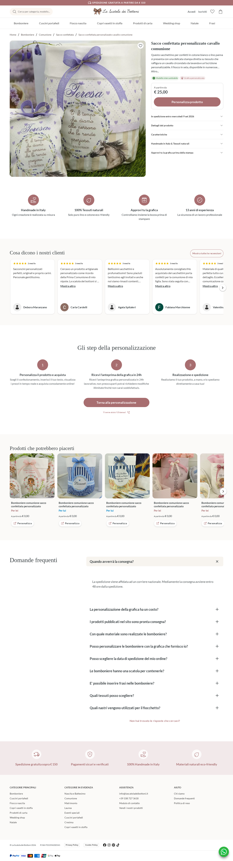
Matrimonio (70, 803)
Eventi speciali (72, 812)
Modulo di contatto (129, 803)
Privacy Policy (72, 845)
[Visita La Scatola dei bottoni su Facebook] (104, 845)
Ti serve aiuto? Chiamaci (114, 412)
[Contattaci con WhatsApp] (224, 852)
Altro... (155, 71)
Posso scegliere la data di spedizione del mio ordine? (128, 659)
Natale (195, 23)
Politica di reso (182, 803)
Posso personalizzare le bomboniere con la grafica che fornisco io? (139, 646)
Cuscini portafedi (49, 23)
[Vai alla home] (116, 12)
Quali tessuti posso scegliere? (112, 695)
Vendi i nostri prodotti (131, 807)
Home (13, 34)
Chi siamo (179, 793)
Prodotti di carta (142, 23)
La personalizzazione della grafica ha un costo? (124, 609)
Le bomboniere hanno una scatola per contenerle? (127, 671)
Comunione (45, 34)
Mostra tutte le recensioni (206, 253)
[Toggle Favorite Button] (141, 46)
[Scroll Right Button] (222, 287)
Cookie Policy (91, 845)
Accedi (191, 11)
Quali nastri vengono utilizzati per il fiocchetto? (125, 708)
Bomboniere (21, 23)
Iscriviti (202, 11)
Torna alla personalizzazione (116, 402)
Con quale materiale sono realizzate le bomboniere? (128, 634)
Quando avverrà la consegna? (112, 561)
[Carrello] (220, 11)
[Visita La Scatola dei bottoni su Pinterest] (113, 845)
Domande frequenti (184, 798)
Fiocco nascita (78, 23)
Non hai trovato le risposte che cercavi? (155, 720)
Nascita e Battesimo (74, 793)
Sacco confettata (65, 34)
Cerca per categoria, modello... (34, 11)
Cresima (68, 822)
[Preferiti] (212, 11)
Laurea (68, 807)
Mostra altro (68, 286)
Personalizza (24, 523)
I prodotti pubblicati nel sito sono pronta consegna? (128, 622)
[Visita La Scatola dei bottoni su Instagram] (109, 845)
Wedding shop (171, 23)
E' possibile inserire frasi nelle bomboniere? (122, 683)
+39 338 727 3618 (129, 798)
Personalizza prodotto (187, 102)
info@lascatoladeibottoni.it (133, 793)
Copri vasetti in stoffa (109, 23)
